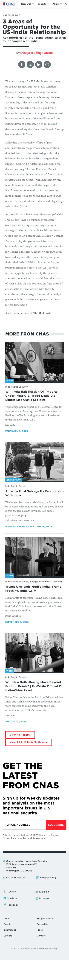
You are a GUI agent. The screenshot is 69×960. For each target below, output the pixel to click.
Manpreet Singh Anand (37, 52)
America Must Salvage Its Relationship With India (34, 493)
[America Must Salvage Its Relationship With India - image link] (34, 461)
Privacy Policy (10, 838)
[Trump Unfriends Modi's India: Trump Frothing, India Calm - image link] (34, 556)
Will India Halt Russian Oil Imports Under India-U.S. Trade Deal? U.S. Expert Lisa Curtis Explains (31, 396)
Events (7, 924)
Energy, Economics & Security (46, 581)
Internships (10, 929)
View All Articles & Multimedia (29, 742)
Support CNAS (45, 918)
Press (40, 929)
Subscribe (56, 825)
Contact (41, 935)
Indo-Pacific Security (16, 386)
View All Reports (20, 734)
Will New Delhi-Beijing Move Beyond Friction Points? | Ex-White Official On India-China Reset (34, 686)
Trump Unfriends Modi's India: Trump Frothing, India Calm (33, 588)
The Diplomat (41, 313)
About (7, 918)
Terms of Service (31, 838)
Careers (8, 935)
